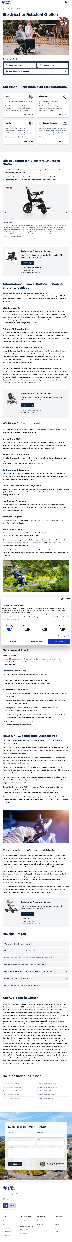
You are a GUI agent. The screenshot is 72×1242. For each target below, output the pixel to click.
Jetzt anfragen (27, 263)
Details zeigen (62, 636)
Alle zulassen (59, 641)
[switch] (27, 629)
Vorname (10, 1132)
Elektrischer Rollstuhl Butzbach (46, 1095)
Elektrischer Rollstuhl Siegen (11, 1098)
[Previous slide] (5, 212)
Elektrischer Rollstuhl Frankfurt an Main (15, 1091)
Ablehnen (13, 641)
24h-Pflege (23, 1233)
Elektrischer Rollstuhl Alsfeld (45, 1091)
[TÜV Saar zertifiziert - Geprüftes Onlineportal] (36, 1206)
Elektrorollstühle (7, 1228)
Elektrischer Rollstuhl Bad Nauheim (47, 1087)
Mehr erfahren (28, 114)
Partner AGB (58, 1231)
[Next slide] (66, 212)
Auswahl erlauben (36, 641)
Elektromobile (7, 1231)
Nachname (40, 1132)
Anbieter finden (28, 141)
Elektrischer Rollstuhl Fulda (11, 1095)
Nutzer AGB (58, 1228)
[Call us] (66, 2)
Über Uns (40, 1224)
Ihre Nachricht (12, 1147)
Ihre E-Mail (11, 1140)
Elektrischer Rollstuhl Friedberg (46, 1084)
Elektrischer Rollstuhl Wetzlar (12, 1087)
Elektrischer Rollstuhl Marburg (12, 1084)
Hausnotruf (6, 1221)
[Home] (4, 9)
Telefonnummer (41, 1140)
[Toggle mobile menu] (69, 2)
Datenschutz (58, 1224)
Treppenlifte (6, 1235)
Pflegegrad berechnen (26, 1226)
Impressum (58, 1221)
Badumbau (6, 1224)
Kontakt (39, 1221)
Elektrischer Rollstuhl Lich (45, 1098)
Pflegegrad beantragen (27, 1230)
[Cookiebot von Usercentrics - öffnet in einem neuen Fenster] (62, 599)
